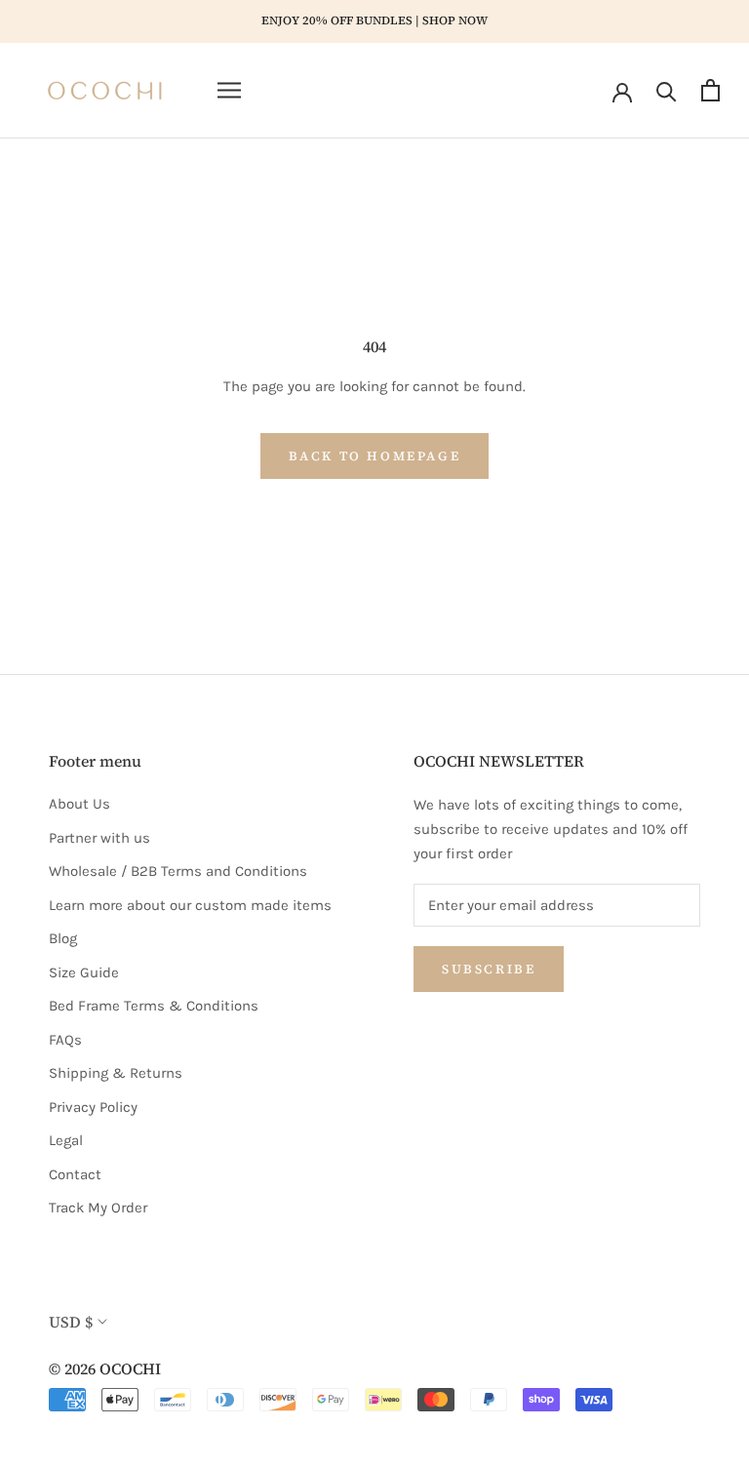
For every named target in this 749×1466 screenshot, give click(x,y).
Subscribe (488, 969)
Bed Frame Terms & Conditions (153, 1005)
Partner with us (99, 838)
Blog (63, 938)
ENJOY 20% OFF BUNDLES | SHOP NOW (374, 20)
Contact (75, 1174)
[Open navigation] (229, 90)
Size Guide (84, 972)
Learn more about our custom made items (190, 905)
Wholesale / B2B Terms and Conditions (178, 871)
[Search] (666, 90)
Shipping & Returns (115, 1073)
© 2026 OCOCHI (105, 1368)
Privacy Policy (93, 1107)
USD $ (71, 1321)
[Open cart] (710, 90)
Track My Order (98, 1207)
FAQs (65, 1040)
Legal (66, 1140)
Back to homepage (375, 456)
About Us (79, 803)
